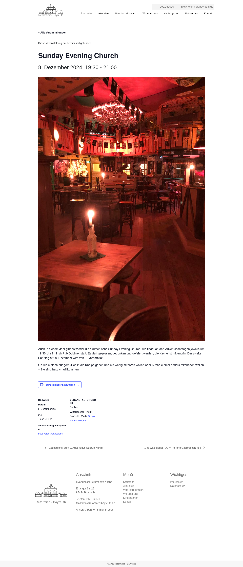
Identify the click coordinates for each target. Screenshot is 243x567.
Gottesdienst (56, 433)
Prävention (191, 13)
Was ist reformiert (126, 13)
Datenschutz (177, 485)
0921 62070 (167, 6)
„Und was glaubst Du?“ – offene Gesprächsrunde (173, 448)
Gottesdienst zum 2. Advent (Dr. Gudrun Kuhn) (75, 448)
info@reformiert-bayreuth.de (197, 6)
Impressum (176, 482)
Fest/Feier (43, 433)
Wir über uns (150, 13)
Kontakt (208, 13)
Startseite (86, 13)
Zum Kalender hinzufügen (60, 384)
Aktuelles (103, 13)
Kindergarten (171, 13)
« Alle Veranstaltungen (52, 32)
